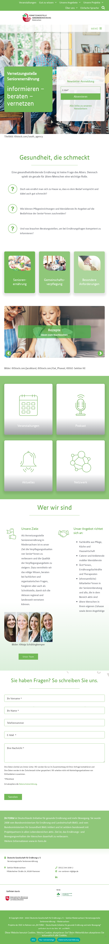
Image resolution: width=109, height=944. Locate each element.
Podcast (80, 425)
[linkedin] (56, 877)
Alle (33, 940)
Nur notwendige (46, 940)
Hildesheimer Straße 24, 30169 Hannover (23, 871)
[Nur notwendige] (105, 936)
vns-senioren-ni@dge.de (68, 871)
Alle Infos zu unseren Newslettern (81, 107)
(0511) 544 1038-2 (65, 867)
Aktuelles (28, 482)
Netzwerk (80, 482)
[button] (103, 8)
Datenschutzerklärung (28, 783)
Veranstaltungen (28, 425)
